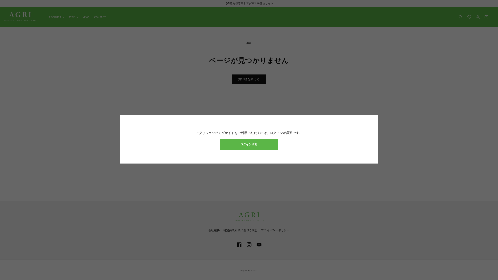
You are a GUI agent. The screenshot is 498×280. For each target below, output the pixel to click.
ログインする (249, 144)
